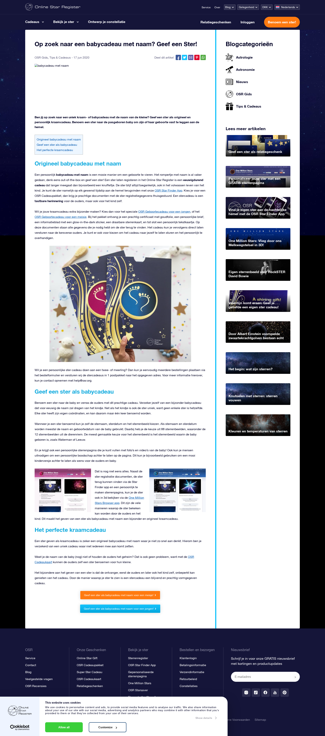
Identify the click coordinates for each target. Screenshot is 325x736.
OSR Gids (41, 57)
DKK (265, 7)
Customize (105, 727)
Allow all (64, 727)
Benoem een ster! (282, 22)
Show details (203, 717)
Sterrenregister (138, 658)
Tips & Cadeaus (60, 57)
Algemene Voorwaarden (234, 719)
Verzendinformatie (192, 672)
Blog (228, 7)
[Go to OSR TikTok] (256, 692)
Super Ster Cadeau (89, 672)
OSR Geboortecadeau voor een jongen (164, 211)
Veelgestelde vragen (39, 679)
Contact (30, 665)
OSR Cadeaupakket (90, 665)
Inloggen (248, 22)
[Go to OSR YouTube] (275, 692)
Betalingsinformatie (193, 665)
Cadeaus (32, 22)
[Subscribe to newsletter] (295, 677)
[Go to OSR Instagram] (246, 692)
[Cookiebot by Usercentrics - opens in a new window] (19, 727)
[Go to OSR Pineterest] (284, 692)
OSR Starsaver (138, 690)
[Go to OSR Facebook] (265, 692)
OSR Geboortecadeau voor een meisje (61, 216)
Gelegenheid (246, 7)
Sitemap (260, 719)
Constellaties (188, 686)
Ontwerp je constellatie (106, 22)
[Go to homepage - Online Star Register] (52, 7)
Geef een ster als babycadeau (57, 144)
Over (217, 7)
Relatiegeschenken (215, 22)
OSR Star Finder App (168, 190)
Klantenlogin (188, 658)
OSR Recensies (35, 686)
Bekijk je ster (63, 22)
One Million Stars (139, 683)
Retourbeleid (188, 679)
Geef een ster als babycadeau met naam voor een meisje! (118, 595)
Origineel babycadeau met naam (59, 139)
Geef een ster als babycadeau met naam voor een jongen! (119, 608)
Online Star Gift (87, 658)
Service (206, 7)
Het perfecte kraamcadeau (55, 150)
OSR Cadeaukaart (89, 679)
